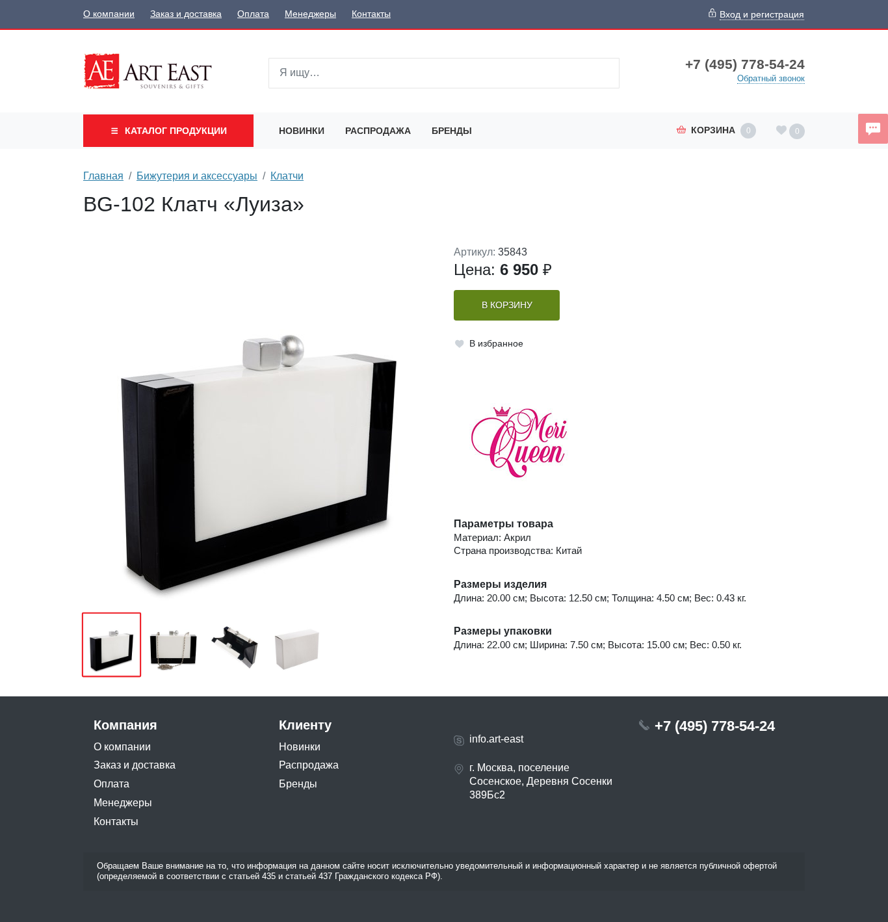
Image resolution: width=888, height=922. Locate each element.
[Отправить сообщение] (873, 129)
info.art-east (496, 738)
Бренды (452, 130)
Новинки (301, 130)
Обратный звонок (771, 78)
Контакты (371, 14)
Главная (103, 175)
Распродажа (378, 130)
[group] (258, 424)
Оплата (253, 14)
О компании (109, 14)
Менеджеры (310, 14)
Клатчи (287, 175)
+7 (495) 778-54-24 (745, 64)
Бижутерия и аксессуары (197, 175)
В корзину (507, 305)
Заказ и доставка (186, 14)
